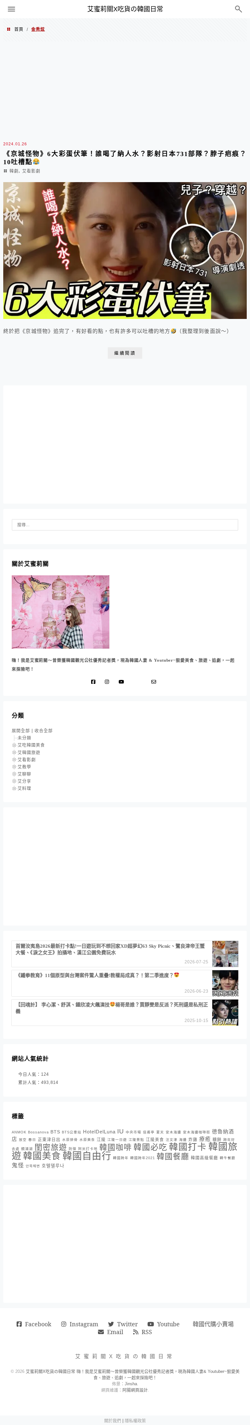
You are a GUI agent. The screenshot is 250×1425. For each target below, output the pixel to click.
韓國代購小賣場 (213, 1324)
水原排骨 (70, 1140)
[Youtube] (122, 681)
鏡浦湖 (27, 1149)
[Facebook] (95, 681)
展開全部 (21, 730)
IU (120, 1131)
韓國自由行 (86, 1155)
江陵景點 (136, 1140)
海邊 (183, 1140)
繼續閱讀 (125, 353)
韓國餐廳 (173, 1156)
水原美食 (87, 1140)
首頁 (18, 29)
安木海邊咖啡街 (196, 1132)
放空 (23, 1140)
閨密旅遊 (51, 1147)
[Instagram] (108, 681)
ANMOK (19, 1132)
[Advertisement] (125, 90)
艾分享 (24, 781)
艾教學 (24, 766)
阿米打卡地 (88, 1149)
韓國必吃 (150, 1147)
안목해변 (33, 1166)
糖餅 (217, 1139)
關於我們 (112, 1420)
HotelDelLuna (99, 1131)
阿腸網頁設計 (135, 1390)
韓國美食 (42, 1156)
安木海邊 (173, 1132)
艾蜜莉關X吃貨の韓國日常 (125, 9)
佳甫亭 (149, 1132)
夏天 (160, 1132)
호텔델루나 (53, 1165)
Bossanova (38, 1132)
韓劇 (14, 170)
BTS (55, 1131)
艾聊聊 (24, 773)
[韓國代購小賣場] (134, 681)
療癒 (205, 1139)
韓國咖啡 (115, 1147)
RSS (147, 1332)
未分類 (24, 737)
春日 (32, 1140)
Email (115, 1332)
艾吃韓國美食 (31, 744)
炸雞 (193, 1139)
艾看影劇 (31, 170)
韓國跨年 (121, 1158)
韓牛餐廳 (227, 1158)
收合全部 (44, 730)
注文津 (171, 1140)
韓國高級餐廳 (204, 1158)
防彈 (72, 1149)
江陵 (101, 1139)
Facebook (38, 1324)
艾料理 (24, 788)
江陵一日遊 (117, 1140)
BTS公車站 (71, 1132)
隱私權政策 (135, 1420)
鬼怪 (18, 1165)
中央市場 (133, 1132)
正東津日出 (49, 1139)
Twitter (127, 1324)
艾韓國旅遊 (29, 752)
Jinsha (131, 1383)
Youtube (168, 1324)
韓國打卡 (188, 1147)
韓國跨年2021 (142, 1158)
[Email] (155, 681)
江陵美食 (155, 1139)
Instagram (84, 1324)
